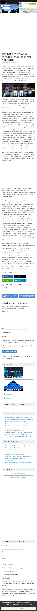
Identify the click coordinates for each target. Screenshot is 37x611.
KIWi (7, 285)
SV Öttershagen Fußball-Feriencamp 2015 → (27, 295)
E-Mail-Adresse (6, 332)
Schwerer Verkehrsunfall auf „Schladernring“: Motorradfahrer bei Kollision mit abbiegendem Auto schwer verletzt (18, 448)
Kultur (4, 51)
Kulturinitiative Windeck (25, 285)
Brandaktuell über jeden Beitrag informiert (15, 568)
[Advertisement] (18, 31)
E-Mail (4, 558)
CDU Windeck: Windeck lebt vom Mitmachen (18, 462)
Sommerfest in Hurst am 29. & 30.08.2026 (17, 452)
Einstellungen (18, 608)
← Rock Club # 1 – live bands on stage (9, 295)
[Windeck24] (18, 8)
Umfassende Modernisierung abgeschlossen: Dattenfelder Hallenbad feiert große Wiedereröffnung (18, 458)
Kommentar (5, 311)
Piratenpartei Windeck (11, 417)
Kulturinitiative (13, 285)
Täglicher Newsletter (9, 571)
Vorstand (4, 287)
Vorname (4, 545)
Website (4, 336)
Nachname (5, 552)
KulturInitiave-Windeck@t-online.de (17, 269)
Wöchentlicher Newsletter (10, 574)
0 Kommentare (12, 62)
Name (4, 328)
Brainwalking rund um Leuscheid (14, 454)
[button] (7, 276)
